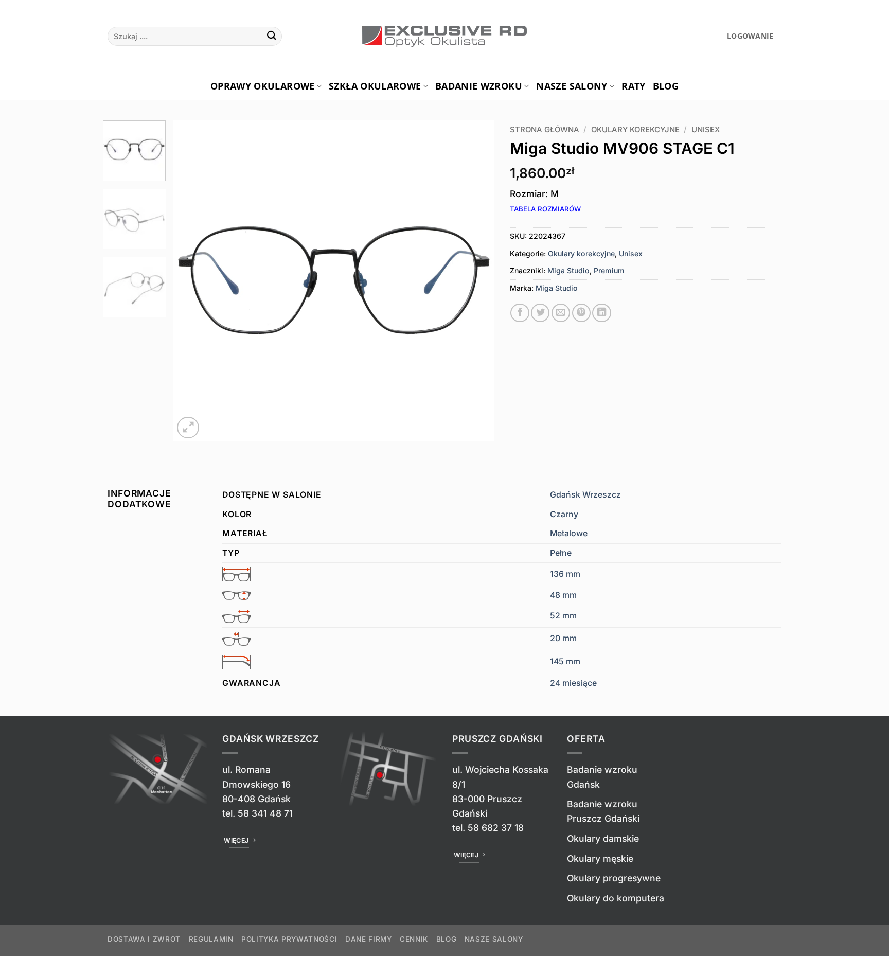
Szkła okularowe (375, 86)
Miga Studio (568, 270)
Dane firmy (368, 939)
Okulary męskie (600, 858)
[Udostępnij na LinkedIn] (601, 313)
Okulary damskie (603, 838)
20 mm (563, 638)
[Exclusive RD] (445, 36)
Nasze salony (571, 86)
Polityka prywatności (289, 939)
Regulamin (211, 939)
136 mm (565, 574)
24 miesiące (573, 683)
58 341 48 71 (265, 813)
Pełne (561, 553)
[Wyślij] (271, 36)
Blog (666, 86)
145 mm (565, 661)
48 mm (563, 595)
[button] (750, 36)
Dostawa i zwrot (144, 939)
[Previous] (193, 281)
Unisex (705, 129)
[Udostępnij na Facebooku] (519, 313)
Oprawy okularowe (262, 86)
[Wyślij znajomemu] (561, 313)
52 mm (563, 616)
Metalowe (569, 533)
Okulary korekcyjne (635, 129)
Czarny (564, 514)
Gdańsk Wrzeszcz (585, 495)
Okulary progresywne (614, 878)
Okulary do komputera (615, 898)
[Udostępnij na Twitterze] (540, 313)
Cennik (414, 939)
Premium (609, 270)
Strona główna (544, 129)
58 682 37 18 (496, 827)
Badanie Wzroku (478, 86)
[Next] (475, 281)
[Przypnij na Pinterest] (581, 313)
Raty (633, 86)
